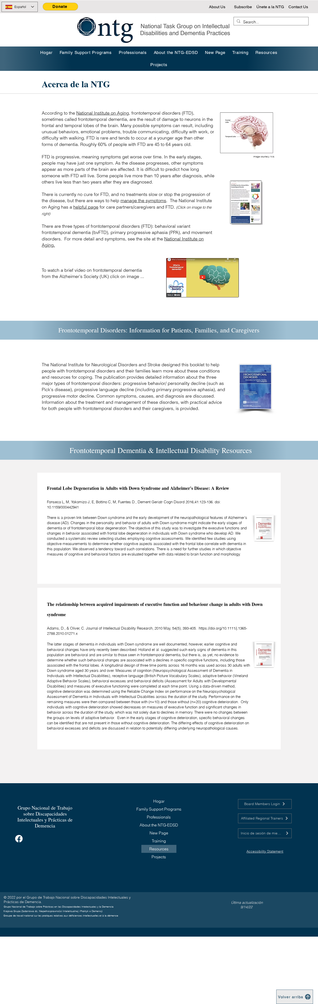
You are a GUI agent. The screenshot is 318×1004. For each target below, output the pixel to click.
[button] (240, 52)
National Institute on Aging (102, 113)
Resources (158, 848)
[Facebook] (19, 838)
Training (159, 840)
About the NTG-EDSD (158, 824)
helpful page (85, 207)
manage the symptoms (143, 200)
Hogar (158, 801)
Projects (159, 856)
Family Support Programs (158, 809)
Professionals (159, 817)
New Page (159, 832)
